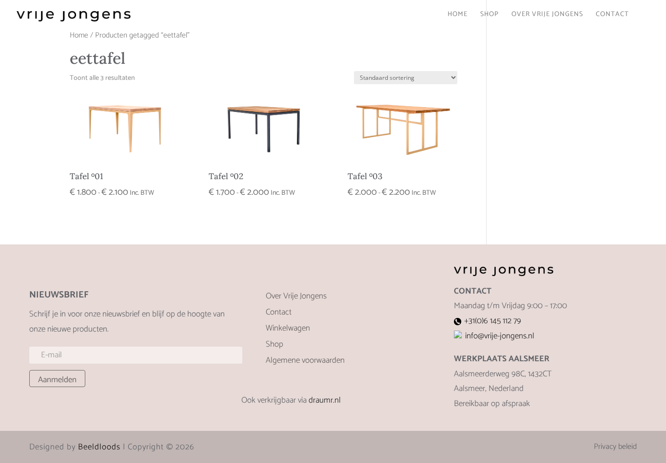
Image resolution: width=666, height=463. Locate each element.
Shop (489, 15)
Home (458, 15)
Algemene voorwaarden (305, 361)
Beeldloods (99, 447)
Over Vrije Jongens (547, 15)
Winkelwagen (288, 329)
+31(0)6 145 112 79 (492, 321)
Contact (612, 15)
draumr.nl (325, 400)
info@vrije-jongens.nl (499, 336)
